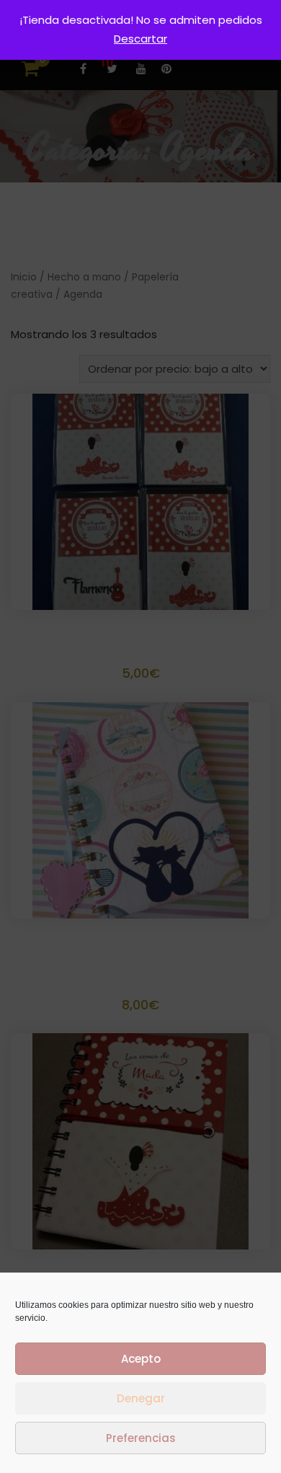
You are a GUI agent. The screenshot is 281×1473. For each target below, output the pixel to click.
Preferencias (141, 1438)
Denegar (141, 1398)
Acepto (141, 1358)
